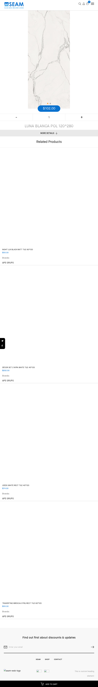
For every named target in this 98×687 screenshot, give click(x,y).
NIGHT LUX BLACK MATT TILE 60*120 (17, 250)
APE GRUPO (8, 263)
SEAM (38, 659)
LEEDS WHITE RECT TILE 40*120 (15, 485)
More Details (47, 133)
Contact (58, 659)
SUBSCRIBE (91, 647)
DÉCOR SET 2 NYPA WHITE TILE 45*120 (18, 367)
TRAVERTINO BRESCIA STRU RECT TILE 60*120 (22, 603)
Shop (47, 659)
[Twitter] (2, 341)
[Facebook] (2, 346)
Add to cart (51, 684)
